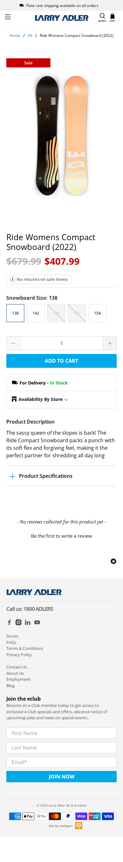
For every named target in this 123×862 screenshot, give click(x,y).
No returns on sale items (42, 279)
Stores (12, 636)
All (30, 36)
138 (15, 313)
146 (56, 313)
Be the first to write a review (61, 536)
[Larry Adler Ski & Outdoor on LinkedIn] (28, 624)
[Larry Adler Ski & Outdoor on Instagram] (18, 624)
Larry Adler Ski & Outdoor (68, 805)
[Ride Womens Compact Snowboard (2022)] (61, 136)
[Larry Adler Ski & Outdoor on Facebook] (9, 624)
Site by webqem (61, 826)
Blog (10, 685)
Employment (18, 679)
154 (97, 313)
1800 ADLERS (38, 608)
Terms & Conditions (24, 648)
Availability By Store (40, 399)
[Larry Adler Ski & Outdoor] (61, 18)
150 (76, 313)
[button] (61, 535)
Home (14, 36)
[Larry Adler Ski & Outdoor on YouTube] (37, 624)
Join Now (61, 776)
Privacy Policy (19, 654)
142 (35, 313)
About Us (15, 673)
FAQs (11, 642)
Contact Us (16, 667)
